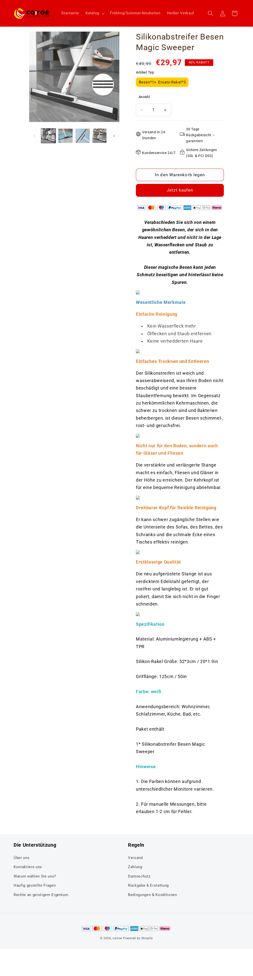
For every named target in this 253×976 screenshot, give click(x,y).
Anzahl (144, 97)
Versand (135, 858)
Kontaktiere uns (28, 867)
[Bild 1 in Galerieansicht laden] (48, 136)
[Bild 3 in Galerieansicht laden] (82, 136)
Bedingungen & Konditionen (152, 895)
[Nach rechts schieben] (113, 135)
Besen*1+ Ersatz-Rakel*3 (162, 82)
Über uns (21, 858)
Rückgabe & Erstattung (148, 885)
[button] (94, 13)
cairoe (117, 938)
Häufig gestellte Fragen (35, 885)
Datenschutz (139, 876)
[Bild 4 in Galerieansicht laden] (99, 136)
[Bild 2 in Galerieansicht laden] (65, 136)
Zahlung (135, 867)
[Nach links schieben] (34, 135)
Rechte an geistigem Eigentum (41, 895)
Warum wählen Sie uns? (35, 876)
